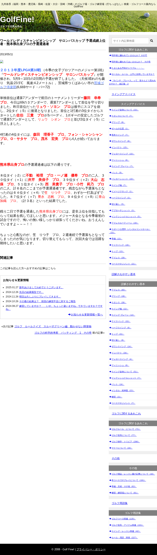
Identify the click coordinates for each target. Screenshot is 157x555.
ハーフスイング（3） (121, 198)
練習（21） (117, 397)
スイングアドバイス (124, 94)
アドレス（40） (119, 290)
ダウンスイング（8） (121, 141)
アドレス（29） (119, 258)
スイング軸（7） (119, 185)
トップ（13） (118, 251)
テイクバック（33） (121, 321)
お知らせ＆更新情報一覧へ (87, 314)
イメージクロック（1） (122, 191)
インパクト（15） (120, 147)
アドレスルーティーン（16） (125, 223)
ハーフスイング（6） (121, 327)
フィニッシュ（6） (120, 160)
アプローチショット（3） (123, 210)
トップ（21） (118, 334)
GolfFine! (17, 19)
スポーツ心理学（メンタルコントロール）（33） (129, 231)
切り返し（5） (118, 204)
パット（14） (118, 384)
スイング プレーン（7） (123, 166)
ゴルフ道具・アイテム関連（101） (128, 525)
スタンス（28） (119, 302)
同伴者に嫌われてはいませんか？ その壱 (131, 62)
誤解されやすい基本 (124, 274)
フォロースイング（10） (123, 154)
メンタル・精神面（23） (123, 390)
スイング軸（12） (120, 309)
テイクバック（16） (121, 245)
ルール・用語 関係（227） (125, 537)
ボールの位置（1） (120, 128)
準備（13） (117, 239)
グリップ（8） (118, 122)
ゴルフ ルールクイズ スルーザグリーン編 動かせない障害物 (52, 326)
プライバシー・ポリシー (91, 549)
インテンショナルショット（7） (126, 378)
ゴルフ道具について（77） (124, 435)
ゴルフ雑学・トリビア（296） (126, 441)
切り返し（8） (118, 340)
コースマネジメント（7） (123, 403)
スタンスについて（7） (122, 116)
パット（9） (117, 172)
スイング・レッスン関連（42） (126, 531)
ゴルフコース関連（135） (124, 519)
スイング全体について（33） (125, 110)
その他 (116, 458)
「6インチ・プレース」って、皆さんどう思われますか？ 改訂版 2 (132, 82)
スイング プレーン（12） (123, 315)
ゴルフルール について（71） (126, 429)
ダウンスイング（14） (122, 346)
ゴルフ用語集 (120, 503)
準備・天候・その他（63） (124, 486)
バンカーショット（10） (123, 179)
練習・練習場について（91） (125, 493)
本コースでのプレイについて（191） (129, 480)
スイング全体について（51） (125, 371)
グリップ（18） (119, 296)
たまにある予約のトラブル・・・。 (128, 68)
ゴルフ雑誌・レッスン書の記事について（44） (133, 474)
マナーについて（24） (122, 448)
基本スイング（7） (120, 135)
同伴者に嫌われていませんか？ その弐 (129, 55)
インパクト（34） (120, 353)
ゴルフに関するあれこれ (126, 413)
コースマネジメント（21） (124, 264)
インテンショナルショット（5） (126, 216)
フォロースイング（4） (122, 359)
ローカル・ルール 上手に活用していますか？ (133, 74)
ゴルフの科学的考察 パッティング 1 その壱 (63, 332)
